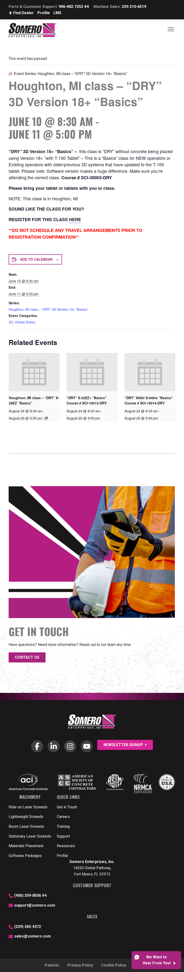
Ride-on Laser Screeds (28, 807)
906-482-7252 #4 (74, 6)
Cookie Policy (113, 965)
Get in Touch (67, 807)
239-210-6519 (134, 6)
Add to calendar (36, 259)
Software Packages (25, 855)
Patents (52, 965)
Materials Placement (26, 846)
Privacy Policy (80, 965)
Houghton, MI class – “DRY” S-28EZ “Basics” (34, 400)
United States (25, 322)
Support (63, 836)
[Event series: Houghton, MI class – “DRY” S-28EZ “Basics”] (46, 418)
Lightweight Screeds (26, 816)
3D (11, 322)
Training (63, 826)
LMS (57, 13)
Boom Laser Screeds (26, 826)
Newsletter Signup (124, 744)
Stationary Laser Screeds (30, 836)
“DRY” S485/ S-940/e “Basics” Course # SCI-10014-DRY (149, 400)
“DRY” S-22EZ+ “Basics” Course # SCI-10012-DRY (87, 400)
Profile (43, 13)
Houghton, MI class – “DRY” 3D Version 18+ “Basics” (48, 309)
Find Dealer (23, 13)
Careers (63, 816)
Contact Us (27, 657)
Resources (66, 846)
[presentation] (34, 372)
